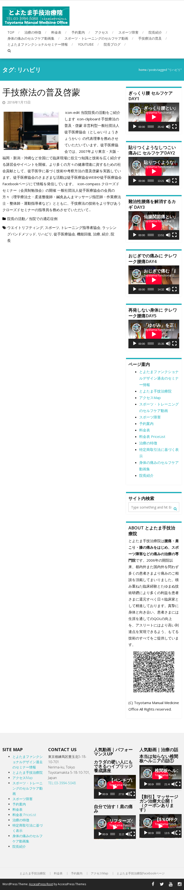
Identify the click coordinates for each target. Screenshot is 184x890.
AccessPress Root (41, 884)
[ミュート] (168, 126)
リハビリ (45, 234)
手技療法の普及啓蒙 (41, 92)
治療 (96, 234)
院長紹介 (155, 32)
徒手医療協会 (64, 234)
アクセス (101, 32)
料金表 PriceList (152, 436)
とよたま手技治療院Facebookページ (141, 873)
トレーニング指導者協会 (80, 227)
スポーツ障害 (128, 32)
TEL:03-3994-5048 (62, 783)
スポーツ (52, 227)
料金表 (56, 32)
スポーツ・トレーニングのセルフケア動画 (96, 38)
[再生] (134, 126)
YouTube (86, 44)
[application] (153, 117)
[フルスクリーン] (174, 126)
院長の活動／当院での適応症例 (32, 218)
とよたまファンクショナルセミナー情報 (37, 44)
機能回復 (84, 234)
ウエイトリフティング (25, 227)
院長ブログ (112, 44)
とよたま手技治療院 (155, 391)
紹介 (105, 234)
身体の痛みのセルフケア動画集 (30, 38)
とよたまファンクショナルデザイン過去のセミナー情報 (159, 378)
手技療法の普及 (150, 38)
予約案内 (78, 32)
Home (143, 70)
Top (10, 32)
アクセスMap (150, 397)
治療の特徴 (32, 32)
